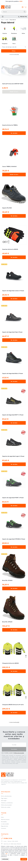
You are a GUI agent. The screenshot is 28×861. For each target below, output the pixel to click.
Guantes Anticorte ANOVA (10, 249)
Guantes (5, 33)
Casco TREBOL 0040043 (9, 166)
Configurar (5, 859)
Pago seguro (4, 798)
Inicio (2, 817)
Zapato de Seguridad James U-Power (13, 290)
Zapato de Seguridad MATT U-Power (13, 414)
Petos (14, 43)
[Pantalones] (14, 28)
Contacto (3, 828)
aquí (6, 853)
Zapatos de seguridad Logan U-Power (13, 456)
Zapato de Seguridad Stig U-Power (12, 332)
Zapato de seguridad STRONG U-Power (13, 539)
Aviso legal (3, 800)
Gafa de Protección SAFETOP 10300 (12, 83)
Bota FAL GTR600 (7, 621)
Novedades (4, 821)
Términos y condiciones (7, 802)
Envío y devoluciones (6, 796)
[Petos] (14, 38)
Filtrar (13, 51)
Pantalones (14, 33)
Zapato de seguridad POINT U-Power (13, 497)
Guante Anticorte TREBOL (10, 125)
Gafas (23, 33)
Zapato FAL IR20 (7, 208)
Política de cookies (5, 807)
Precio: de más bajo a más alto (14, 47)
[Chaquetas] (4, 38)
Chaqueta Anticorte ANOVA (10, 663)
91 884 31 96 (7, 838)
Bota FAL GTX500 (7, 580)
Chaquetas (4, 43)
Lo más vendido (5, 824)
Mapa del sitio (4, 826)
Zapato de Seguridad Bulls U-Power (12, 373)
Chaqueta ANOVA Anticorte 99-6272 (13, 704)
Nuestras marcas (5, 819)
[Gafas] (23, 28)
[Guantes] (4, 28)
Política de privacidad (19, 753)
